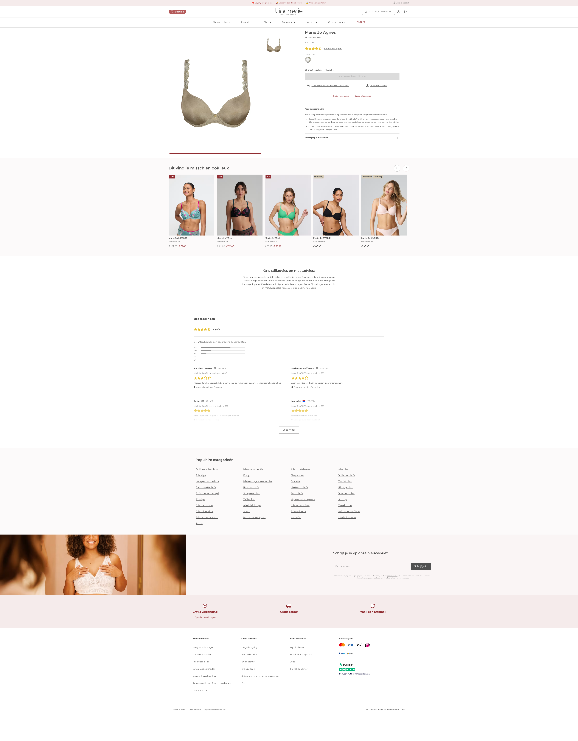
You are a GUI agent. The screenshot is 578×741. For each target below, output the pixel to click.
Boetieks (179, 11)
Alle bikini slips (204, 511)
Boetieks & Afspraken (301, 654)
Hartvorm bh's (299, 487)
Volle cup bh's (346, 475)
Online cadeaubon (207, 469)
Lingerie (245, 22)
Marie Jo (296, 517)
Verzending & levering (204, 676)
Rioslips (200, 499)
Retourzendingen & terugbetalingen (212, 683)
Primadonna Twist (349, 511)
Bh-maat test (248, 661)
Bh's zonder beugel (207, 493)
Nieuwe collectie (221, 22)
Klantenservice (201, 638)
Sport (246, 511)
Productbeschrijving (314, 109)
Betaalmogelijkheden (204, 669)
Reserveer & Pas (378, 85)
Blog (243, 683)
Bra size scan (248, 669)
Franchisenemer (299, 669)
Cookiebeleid (195, 709)
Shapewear (297, 475)
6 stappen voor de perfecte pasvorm (260, 676)
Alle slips (201, 475)
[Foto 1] (215, 153)
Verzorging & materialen (316, 138)
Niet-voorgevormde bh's (257, 481)
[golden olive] (308, 60)
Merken (310, 22)
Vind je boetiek (249, 654)
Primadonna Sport (254, 517)
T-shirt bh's (345, 481)
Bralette (295, 481)
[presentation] (397, 168)
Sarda (199, 523)
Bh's (266, 22)
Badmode (287, 22)
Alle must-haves (300, 469)
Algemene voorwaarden (215, 709)
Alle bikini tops (252, 505)
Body (246, 475)
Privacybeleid (392, 576)
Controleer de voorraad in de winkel (330, 85)
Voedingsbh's (346, 493)
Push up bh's (251, 487)
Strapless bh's (251, 493)
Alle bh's (343, 469)
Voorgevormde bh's (207, 481)
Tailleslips (249, 499)
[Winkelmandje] (405, 11)
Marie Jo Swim (347, 517)
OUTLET (361, 22)
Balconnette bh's (206, 487)
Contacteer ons (201, 690)
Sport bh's (297, 493)
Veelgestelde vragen (203, 647)
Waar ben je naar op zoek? (380, 11)
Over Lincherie (298, 638)
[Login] (398, 11)
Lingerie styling (249, 647)
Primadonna (298, 511)
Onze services (335, 22)
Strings (342, 499)
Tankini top (345, 505)
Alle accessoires (300, 505)
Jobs (292, 661)
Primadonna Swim (207, 517)
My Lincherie (297, 647)
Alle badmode (204, 505)
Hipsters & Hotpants (303, 499)
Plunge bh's (345, 487)
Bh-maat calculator (313, 70)
